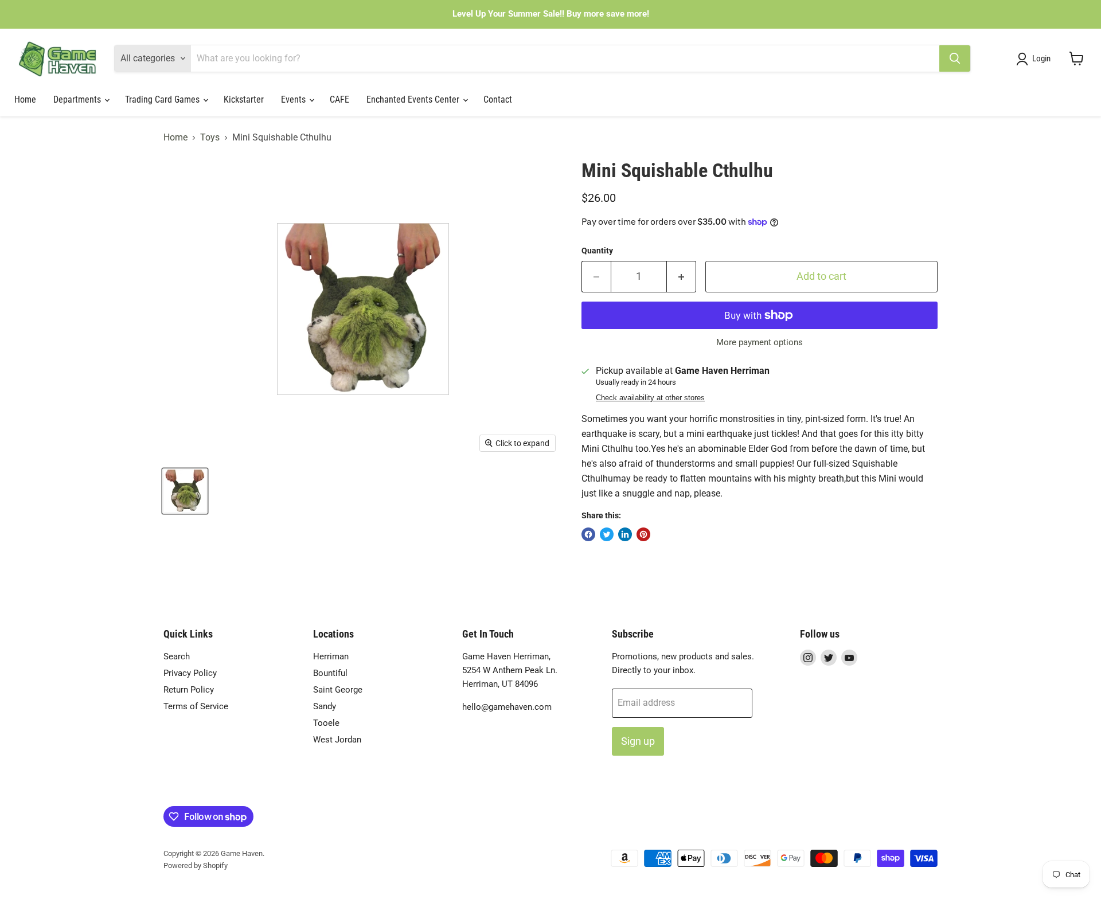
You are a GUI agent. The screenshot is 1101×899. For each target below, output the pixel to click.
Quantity (597, 250)
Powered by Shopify (195, 865)
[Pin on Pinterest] (643, 534)
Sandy (324, 706)
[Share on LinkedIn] (625, 534)
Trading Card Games (163, 99)
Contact (497, 99)
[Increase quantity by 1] (681, 276)
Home (25, 99)
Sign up (638, 741)
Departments (78, 99)
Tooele (326, 723)
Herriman (331, 656)
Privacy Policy (190, 673)
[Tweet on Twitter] (607, 534)
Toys (210, 137)
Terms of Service (195, 706)
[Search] (954, 58)
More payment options (759, 342)
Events (294, 99)
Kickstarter (244, 99)
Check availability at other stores (650, 398)
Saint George (337, 690)
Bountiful (330, 673)
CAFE (339, 99)
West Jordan (337, 739)
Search (176, 656)
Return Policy (188, 690)
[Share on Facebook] (588, 534)
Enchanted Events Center (414, 99)
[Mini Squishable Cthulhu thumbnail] (185, 491)
